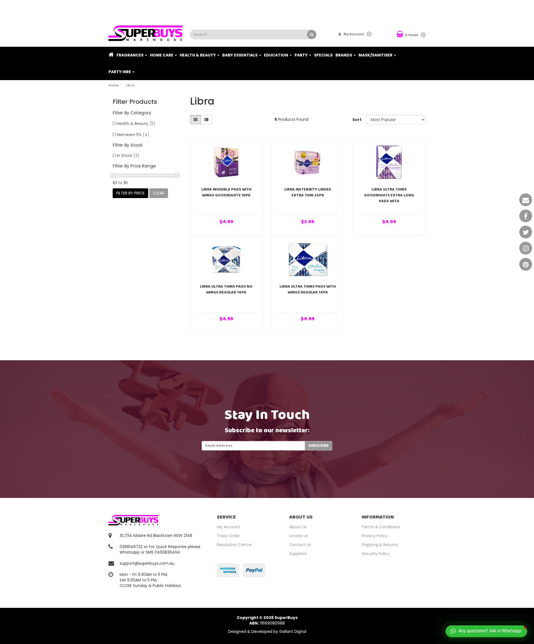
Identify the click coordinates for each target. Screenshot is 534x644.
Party (301, 55)
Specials (323, 55)
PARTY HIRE (120, 72)
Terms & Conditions (381, 527)
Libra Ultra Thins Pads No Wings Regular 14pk (226, 289)
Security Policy (376, 553)
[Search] (312, 34)
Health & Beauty (198, 55)
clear (158, 193)
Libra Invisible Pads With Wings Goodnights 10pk (226, 192)
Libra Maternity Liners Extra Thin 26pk (307, 192)
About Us (297, 527)
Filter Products (135, 101)
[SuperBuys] (145, 31)
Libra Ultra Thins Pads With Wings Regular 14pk (308, 289)
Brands (344, 55)
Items (412, 35)
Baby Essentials (240, 55)
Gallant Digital (292, 631)
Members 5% (133, 134)
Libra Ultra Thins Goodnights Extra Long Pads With (389, 195)
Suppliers (297, 553)
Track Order (228, 536)
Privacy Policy (375, 536)
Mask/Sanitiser (376, 55)
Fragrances (130, 55)
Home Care (162, 55)
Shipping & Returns (380, 544)
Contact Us (300, 544)
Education (276, 55)
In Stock (128, 155)
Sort (357, 119)
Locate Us (298, 536)
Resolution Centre (234, 544)
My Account (228, 527)
